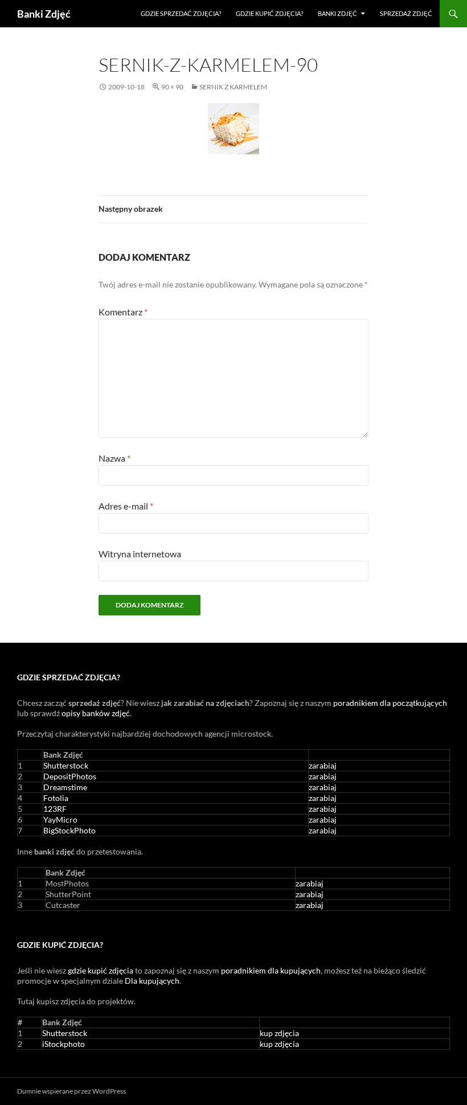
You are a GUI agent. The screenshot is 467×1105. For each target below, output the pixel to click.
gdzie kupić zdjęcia (100, 970)
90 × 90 (172, 87)
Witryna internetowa (140, 553)
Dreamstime (65, 787)
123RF (55, 809)
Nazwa (114, 458)
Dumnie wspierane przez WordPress (71, 1091)
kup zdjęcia (279, 1033)
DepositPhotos (69, 776)
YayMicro (60, 819)
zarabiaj (323, 765)
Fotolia (55, 798)
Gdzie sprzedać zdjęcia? (181, 13)
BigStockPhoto (69, 830)
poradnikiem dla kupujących (271, 970)
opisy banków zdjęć (96, 713)
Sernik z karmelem (233, 87)
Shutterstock (65, 765)
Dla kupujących (152, 980)
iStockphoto (63, 1044)
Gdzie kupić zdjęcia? (269, 13)
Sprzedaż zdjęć (406, 13)
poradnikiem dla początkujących (390, 703)
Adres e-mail (126, 505)
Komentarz (123, 311)
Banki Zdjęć (44, 13)
